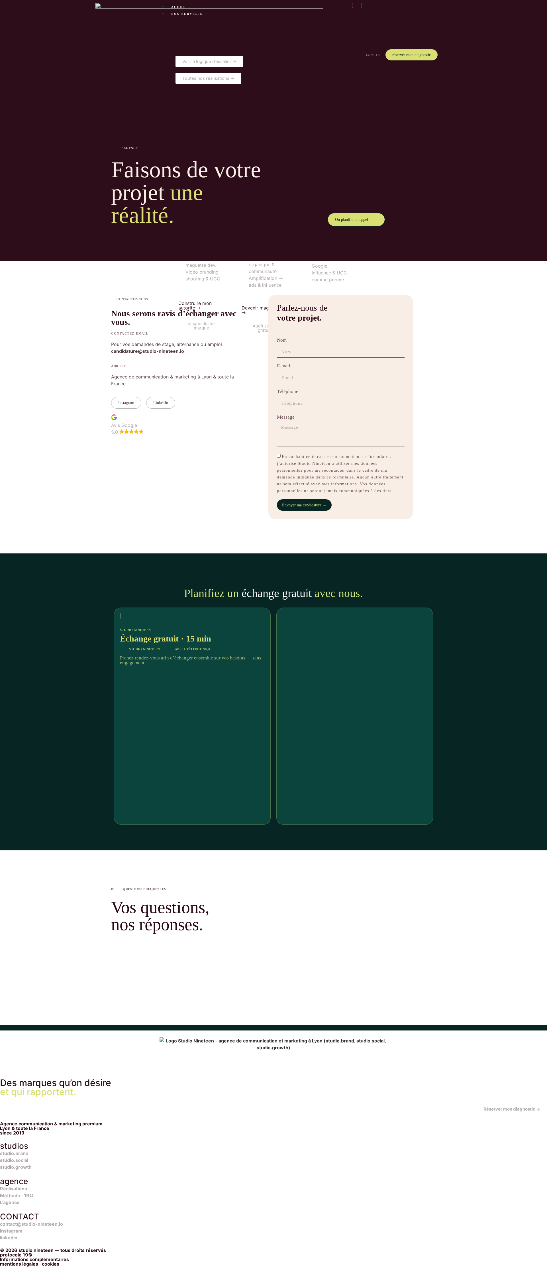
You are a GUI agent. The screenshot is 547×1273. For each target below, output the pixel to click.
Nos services (187, 13)
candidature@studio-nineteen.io (147, 351)
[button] (127, 424)
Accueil (180, 7)
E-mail (284, 365)
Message (286, 417)
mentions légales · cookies (29, 1264)
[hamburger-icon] (357, 5)
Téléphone (288, 391)
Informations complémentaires (34, 1259)
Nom (282, 340)
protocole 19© (16, 1255)
